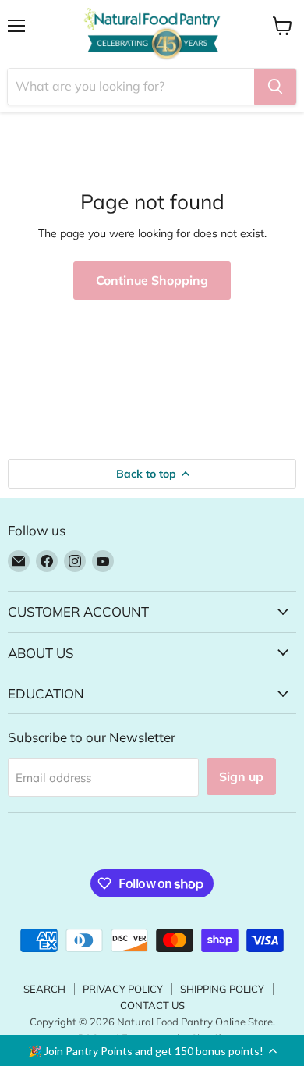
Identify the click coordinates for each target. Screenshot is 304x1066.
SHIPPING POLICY (222, 988)
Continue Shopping (152, 280)
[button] (152, 1050)
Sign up (241, 776)
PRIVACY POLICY (123, 988)
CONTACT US (152, 1005)
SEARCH (44, 988)
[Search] (275, 87)
